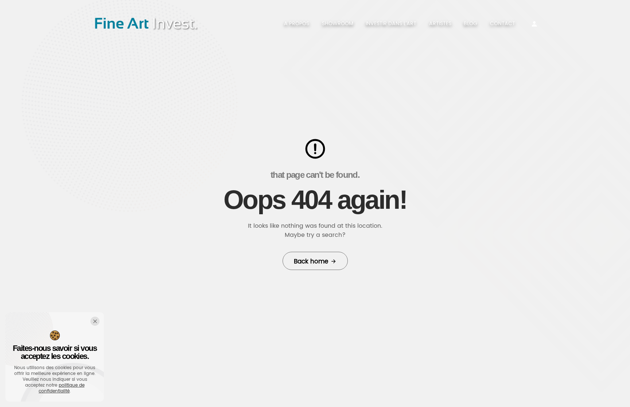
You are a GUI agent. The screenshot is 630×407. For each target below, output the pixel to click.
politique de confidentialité (62, 388)
